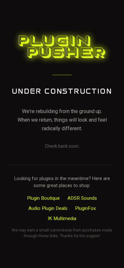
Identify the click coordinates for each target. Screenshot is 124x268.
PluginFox (85, 208)
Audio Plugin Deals (47, 208)
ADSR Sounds (82, 198)
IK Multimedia (62, 218)
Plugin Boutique (43, 198)
